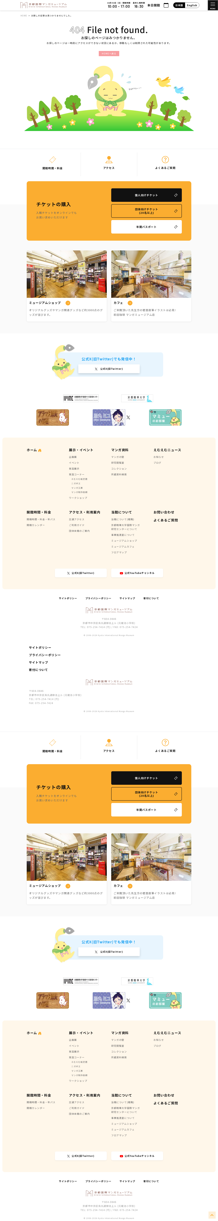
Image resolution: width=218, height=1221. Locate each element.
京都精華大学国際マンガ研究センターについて (125, 527)
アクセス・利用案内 (84, 512)
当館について (121, 512)
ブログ (157, 462)
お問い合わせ (164, 512)
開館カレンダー (36, 525)
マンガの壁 (117, 457)
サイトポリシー (68, 598)
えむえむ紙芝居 (79, 478)
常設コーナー (77, 474)
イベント (74, 462)
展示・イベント (81, 449)
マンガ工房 (77, 487)
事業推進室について (123, 535)
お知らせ (158, 457)
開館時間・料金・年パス (41, 519)
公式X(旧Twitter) (111, 368)
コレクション (119, 468)
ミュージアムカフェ (123, 546)
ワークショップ (78, 498)
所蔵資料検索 (119, 474)
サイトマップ (127, 598)
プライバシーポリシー (98, 598)
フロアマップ (119, 552)
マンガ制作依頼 (79, 492)
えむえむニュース (167, 449)
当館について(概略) (122, 519)
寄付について (151, 598)
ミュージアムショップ (124, 540)
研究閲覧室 (117, 462)
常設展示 (74, 468)
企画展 (73, 457)
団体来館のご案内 (79, 531)
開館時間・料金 (39, 512)
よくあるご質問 (165, 520)
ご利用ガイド (77, 525)
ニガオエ (76, 483)
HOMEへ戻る (109, 53)
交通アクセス (77, 519)
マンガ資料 (120, 449)
